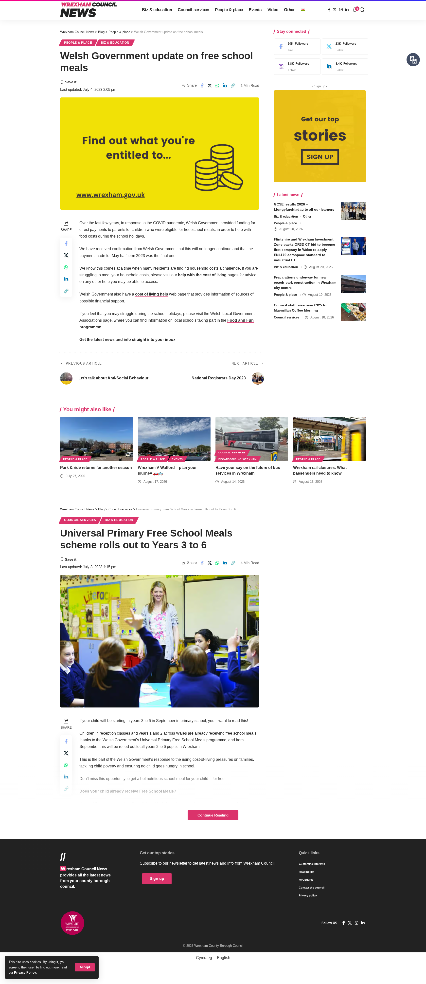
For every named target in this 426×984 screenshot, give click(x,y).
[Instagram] (341, 9)
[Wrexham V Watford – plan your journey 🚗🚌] (174, 439)
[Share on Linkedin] (225, 86)
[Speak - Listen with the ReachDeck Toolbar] (413, 59)
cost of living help (151, 294)
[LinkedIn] (347, 9)
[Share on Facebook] (201, 86)
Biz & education (115, 42)
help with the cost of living (202, 275)
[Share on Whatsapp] (217, 86)
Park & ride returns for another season (96, 467)
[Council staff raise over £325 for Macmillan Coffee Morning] (353, 312)
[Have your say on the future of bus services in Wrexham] (251, 439)
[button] (85, 967)
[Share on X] (209, 86)
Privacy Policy (25, 972)
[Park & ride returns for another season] (96, 439)
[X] (335, 9)
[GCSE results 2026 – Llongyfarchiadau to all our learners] (353, 211)
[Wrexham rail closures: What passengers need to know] (329, 439)
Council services (286, 317)
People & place (78, 42)
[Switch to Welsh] (303, 10)
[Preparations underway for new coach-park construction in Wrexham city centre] (353, 284)
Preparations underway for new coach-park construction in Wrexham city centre (305, 283)
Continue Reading (213, 815)
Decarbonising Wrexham (237, 459)
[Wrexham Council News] (88, 9)
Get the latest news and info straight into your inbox (127, 339)
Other (307, 216)
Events (177, 459)
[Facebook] (329, 9)
